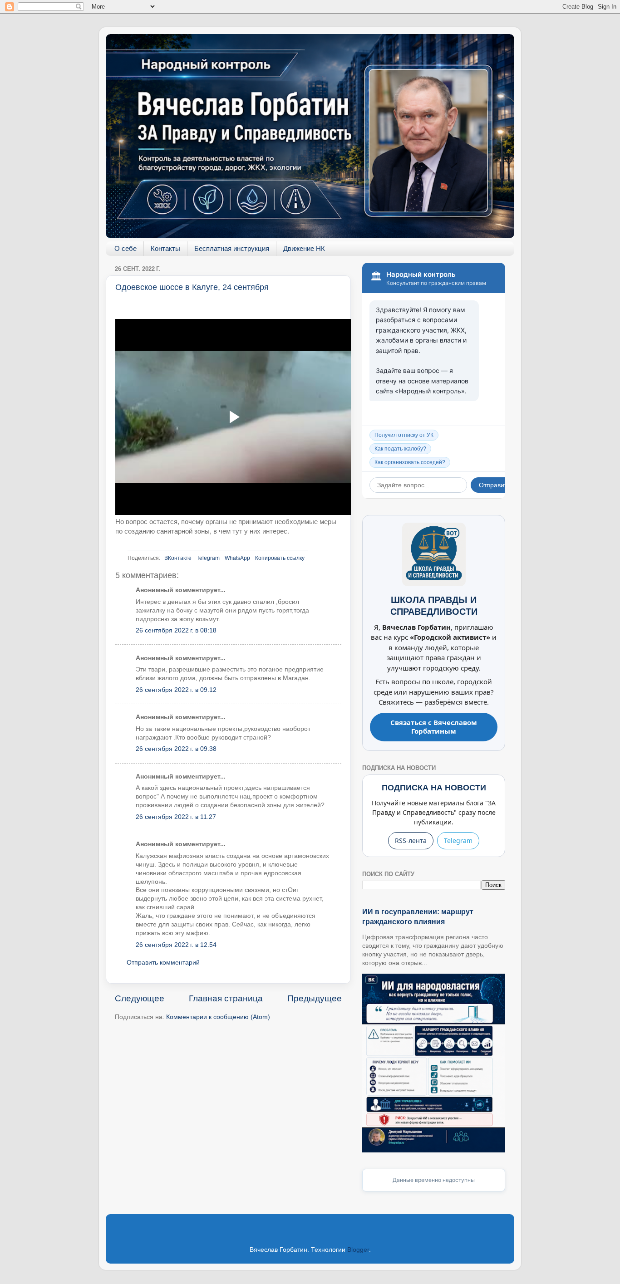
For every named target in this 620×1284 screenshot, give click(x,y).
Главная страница (226, 998)
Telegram (208, 558)
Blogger (358, 1249)
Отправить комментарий (163, 962)
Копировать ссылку (280, 558)
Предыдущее (314, 998)
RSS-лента (411, 840)
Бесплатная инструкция (231, 248)
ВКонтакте (178, 558)
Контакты (165, 248)
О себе (125, 248)
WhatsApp (237, 558)
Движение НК (304, 248)
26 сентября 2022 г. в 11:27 (176, 817)
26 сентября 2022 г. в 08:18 (176, 630)
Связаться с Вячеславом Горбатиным (433, 727)
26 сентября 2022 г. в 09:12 (176, 689)
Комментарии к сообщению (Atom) (218, 1017)
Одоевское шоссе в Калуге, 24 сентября (192, 287)
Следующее (139, 998)
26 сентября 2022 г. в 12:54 (176, 944)
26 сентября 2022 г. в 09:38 (176, 748)
